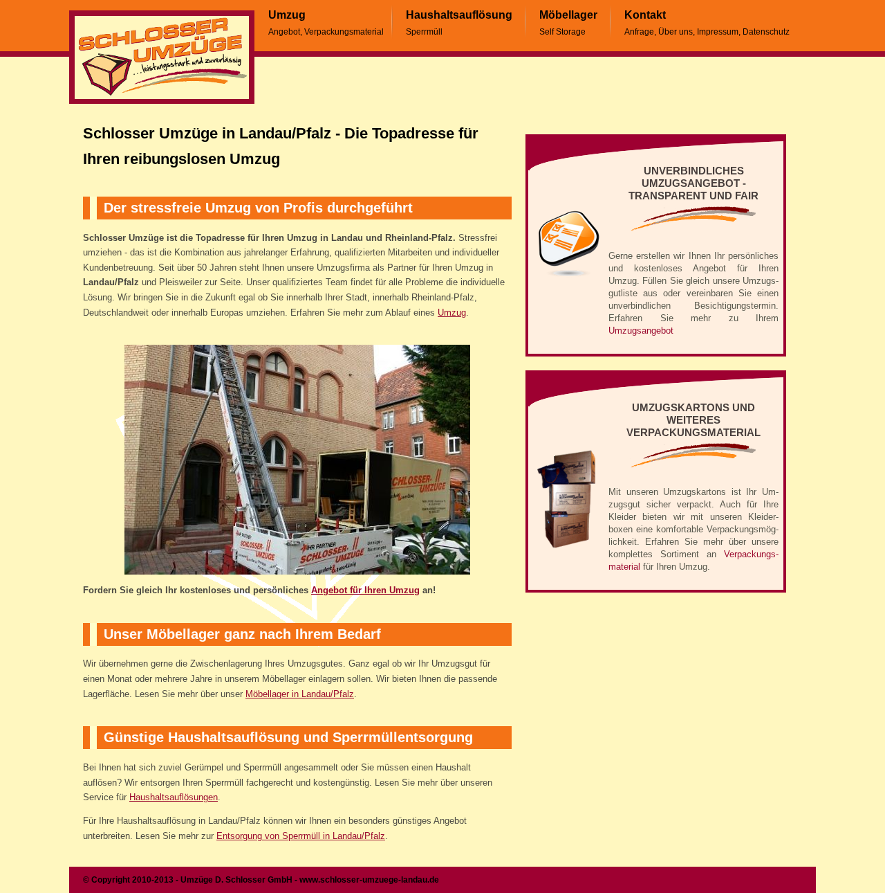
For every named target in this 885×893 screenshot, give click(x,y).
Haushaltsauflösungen (173, 797)
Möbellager (568, 15)
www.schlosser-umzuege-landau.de (369, 880)
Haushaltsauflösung (459, 15)
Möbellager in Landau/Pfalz (299, 694)
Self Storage (562, 32)
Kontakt (645, 15)
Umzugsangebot (640, 330)
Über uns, (676, 32)
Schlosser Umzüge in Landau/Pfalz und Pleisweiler (161, 57)
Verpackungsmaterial (344, 32)
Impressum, (718, 32)
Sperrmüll (424, 32)
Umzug (287, 15)
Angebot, (285, 32)
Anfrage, (640, 32)
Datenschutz (766, 32)
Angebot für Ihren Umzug (365, 590)
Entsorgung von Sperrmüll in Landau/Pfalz (300, 836)
